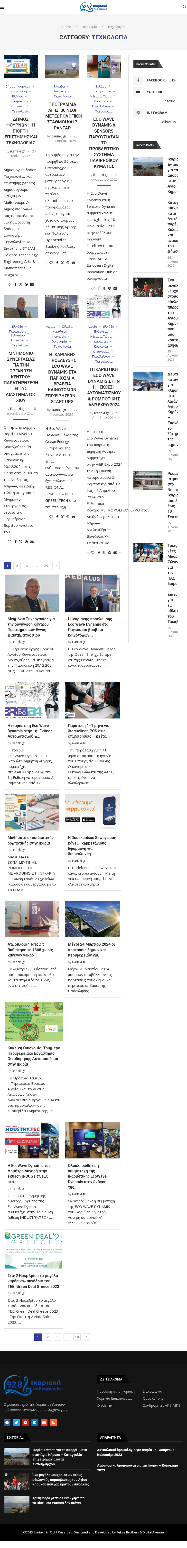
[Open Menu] (2, 7)
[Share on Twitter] (20, 284)
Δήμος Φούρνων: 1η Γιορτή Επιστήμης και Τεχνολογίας (21, 131)
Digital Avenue (153, 1532)
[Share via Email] (32, 284)
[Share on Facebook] (16, 284)
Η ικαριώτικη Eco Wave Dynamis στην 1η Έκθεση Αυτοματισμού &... (30, 731)
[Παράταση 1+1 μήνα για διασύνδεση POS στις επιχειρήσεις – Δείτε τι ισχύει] (92, 700)
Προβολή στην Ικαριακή (116, 1391)
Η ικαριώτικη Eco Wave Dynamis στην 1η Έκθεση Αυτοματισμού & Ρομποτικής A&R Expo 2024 (104, 387)
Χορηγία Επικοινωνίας (114, 1398)
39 (46, 566)
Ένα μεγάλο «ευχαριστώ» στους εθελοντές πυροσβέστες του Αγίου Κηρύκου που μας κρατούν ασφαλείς (173, 313)
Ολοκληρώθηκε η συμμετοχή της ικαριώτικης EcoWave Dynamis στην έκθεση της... (87, 1176)
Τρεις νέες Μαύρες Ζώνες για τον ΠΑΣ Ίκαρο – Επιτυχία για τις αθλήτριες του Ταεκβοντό (173, 583)
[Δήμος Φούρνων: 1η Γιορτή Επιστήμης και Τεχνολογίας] (21, 66)
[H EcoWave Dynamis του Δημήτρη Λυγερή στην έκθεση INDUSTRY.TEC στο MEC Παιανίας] (32, 1140)
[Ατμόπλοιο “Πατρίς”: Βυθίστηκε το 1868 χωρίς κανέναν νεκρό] (32, 919)
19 (77, 1337)
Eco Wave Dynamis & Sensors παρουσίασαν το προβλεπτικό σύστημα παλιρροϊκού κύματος (104, 143)
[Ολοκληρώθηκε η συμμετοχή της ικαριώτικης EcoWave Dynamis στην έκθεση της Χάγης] (92, 1140)
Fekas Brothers (128, 1532)
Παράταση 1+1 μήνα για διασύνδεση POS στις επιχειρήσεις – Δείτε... (89, 731)
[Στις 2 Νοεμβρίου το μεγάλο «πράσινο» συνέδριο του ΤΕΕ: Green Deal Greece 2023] (33, 1249)
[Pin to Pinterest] (26, 284)
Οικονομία (89, 26)
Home (66, 26)
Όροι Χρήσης (153, 1398)
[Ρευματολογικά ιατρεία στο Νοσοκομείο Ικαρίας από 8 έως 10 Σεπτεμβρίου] (148, 480)
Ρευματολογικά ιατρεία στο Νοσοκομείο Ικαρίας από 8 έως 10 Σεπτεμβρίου (173, 495)
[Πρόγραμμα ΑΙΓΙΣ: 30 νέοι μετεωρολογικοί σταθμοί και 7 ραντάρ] (62, 66)
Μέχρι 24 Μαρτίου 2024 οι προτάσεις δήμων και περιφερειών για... (91, 950)
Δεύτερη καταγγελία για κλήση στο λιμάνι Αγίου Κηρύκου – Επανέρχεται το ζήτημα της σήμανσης (173, 409)
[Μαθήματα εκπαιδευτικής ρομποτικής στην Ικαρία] (32, 812)
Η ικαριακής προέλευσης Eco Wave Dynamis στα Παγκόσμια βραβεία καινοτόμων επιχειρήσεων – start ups (62, 378)
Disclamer (105, 1405)
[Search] (184, 7)
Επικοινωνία (152, 1391)
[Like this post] (9, 284)
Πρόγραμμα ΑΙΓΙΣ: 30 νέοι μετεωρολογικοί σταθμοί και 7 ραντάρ (63, 116)
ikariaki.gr (17, 151)
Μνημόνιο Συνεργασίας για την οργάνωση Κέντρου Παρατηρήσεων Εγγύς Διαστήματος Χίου (21, 377)
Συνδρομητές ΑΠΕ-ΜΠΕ (161, 1405)
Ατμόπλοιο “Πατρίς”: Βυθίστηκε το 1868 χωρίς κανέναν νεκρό (30, 950)
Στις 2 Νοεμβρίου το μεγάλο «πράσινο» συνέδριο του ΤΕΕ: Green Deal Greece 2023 (33, 1281)
